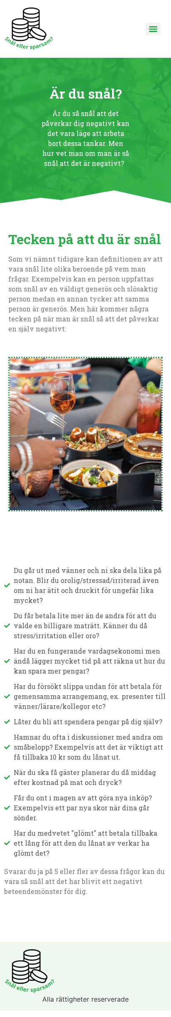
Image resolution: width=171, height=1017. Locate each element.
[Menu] (153, 29)
